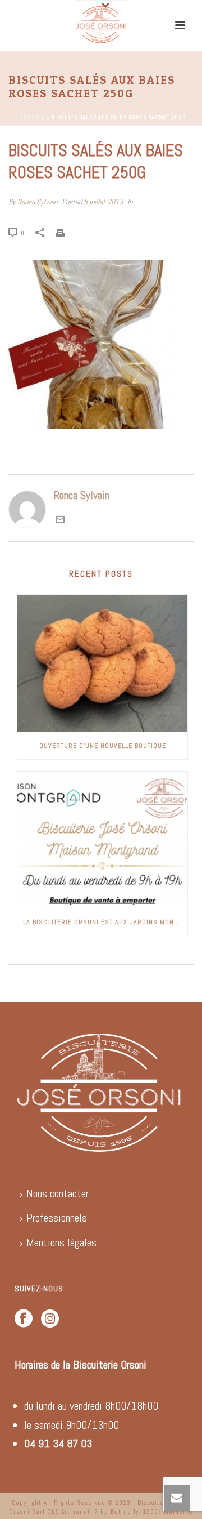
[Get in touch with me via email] (60, 520)
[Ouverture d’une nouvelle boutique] (102, 663)
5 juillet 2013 (103, 202)
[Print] (66, 231)
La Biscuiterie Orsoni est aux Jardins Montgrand (105, 921)
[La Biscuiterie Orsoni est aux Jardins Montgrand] (102, 840)
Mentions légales (61, 1242)
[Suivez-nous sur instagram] (50, 1319)
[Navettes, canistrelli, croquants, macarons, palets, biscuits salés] (101, 25)
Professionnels (56, 1217)
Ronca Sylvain (37, 202)
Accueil (32, 117)
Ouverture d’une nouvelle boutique (102, 745)
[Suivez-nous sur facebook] (24, 1319)
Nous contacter (57, 1193)
